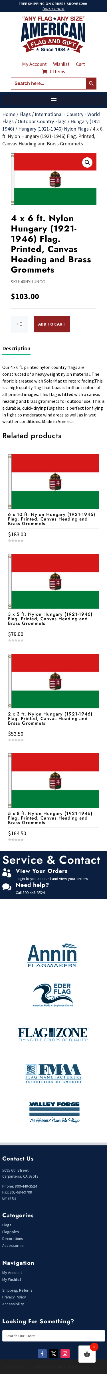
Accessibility (13, 1303)
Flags (25, 114)
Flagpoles (11, 1231)
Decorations (12, 1238)
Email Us (9, 1198)
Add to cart (51, 324)
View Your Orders (42, 871)
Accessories (13, 1245)
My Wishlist (11, 1279)
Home (8, 114)
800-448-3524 (34, 892)
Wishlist (61, 64)
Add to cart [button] (53, 850)
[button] (87, 162)
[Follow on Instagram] (65, 1353)
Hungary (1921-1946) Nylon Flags (53, 128)
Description (16, 348)
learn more (53, 8)
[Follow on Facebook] (42, 1353)
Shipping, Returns (17, 1290)
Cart (80, 64)
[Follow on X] (53, 1353)
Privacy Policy (14, 1297)
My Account (34, 64)
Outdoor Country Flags (42, 121)
